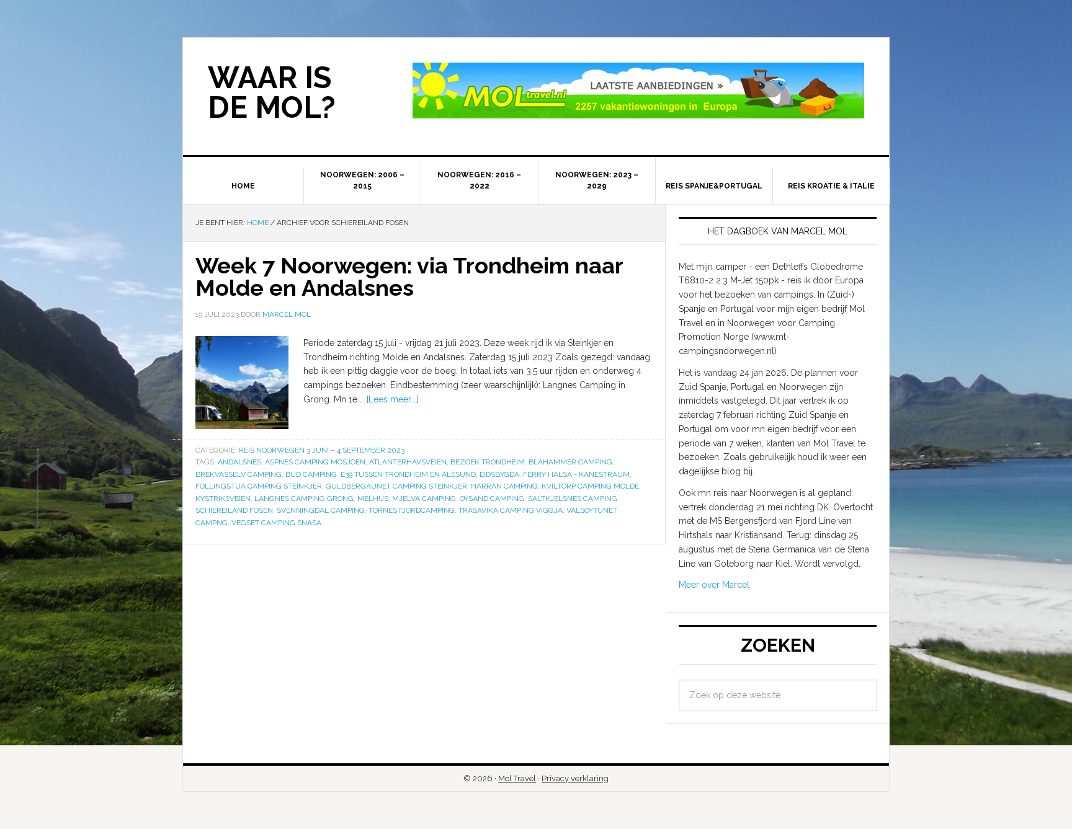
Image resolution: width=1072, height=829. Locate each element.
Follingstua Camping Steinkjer (258, 486)
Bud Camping (311, 474)
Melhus (372, 498)
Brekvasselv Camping (238, 474)
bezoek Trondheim (487, 462)
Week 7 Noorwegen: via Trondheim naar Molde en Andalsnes (409, 276)
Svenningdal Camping (321, 510)
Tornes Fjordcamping (411, 510)
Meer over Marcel (714, 585)
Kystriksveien (223, 498)
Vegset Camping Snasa (276, 522)
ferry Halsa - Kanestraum (576, 474)
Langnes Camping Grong (304, 498)
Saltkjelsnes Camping (572, 498)
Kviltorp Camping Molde (590, 486)
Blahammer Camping (570, 462)
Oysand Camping (492, 498)
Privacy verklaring (575, 778)
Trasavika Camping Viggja (510, 510)
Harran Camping (504, 486)
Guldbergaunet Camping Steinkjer (396, 486)
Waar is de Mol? (272, 92)
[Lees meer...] (392, 399)
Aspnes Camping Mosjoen (315, 462)
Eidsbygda (499, 474)
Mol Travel (517, 778)
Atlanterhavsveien (408, 462)
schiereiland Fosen (234, 510)
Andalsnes (239, 462)
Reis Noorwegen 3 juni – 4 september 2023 (321, 450)
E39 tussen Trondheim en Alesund (408, 474)
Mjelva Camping (424, 498)
